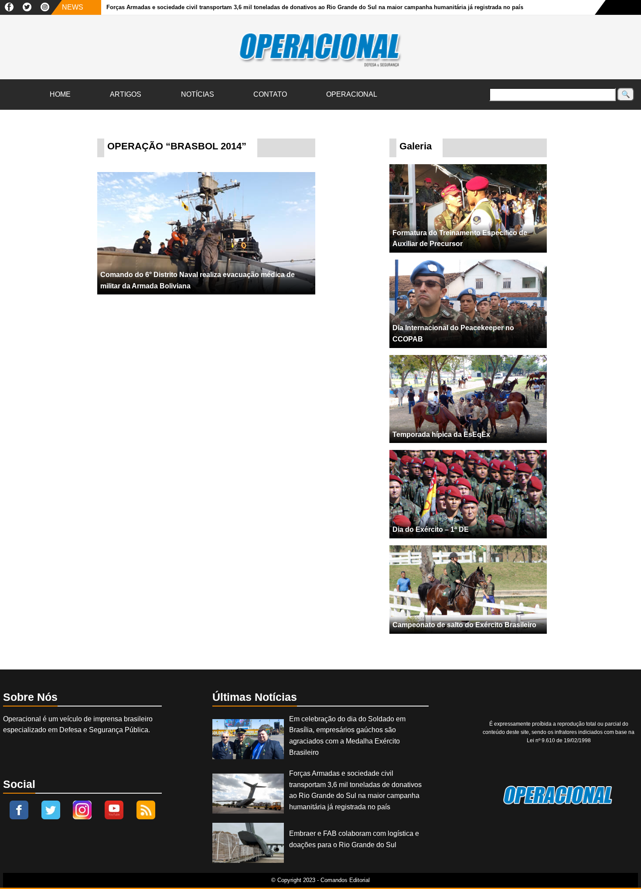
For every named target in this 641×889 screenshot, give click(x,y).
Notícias (197, 94)
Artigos (125, 94)
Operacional (351, 94)
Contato (270, 94)
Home (60, 94)
